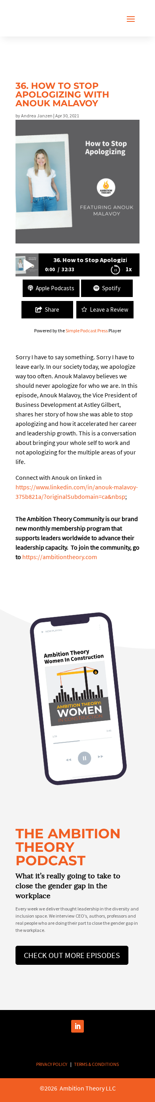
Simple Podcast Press (87, 330)
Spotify (111, 288)
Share (52, 309)
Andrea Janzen (36, 116)
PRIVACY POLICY (51, 1064)
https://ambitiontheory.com (59, 557)
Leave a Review (109, 309)
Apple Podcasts (55, 288)
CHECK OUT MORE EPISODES (72, 955)
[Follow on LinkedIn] (77, 1026)
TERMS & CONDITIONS (96, 1064)
